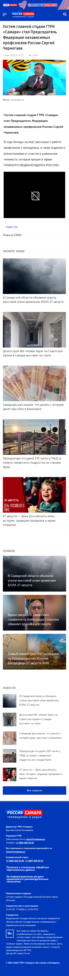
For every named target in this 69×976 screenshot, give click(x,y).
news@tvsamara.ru (35, 839)
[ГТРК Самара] (23, 15)
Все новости (34, 790)
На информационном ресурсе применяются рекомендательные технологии (27, 879)
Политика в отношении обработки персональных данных (28, 868)
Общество (12, 227)
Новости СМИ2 (12, 235)
